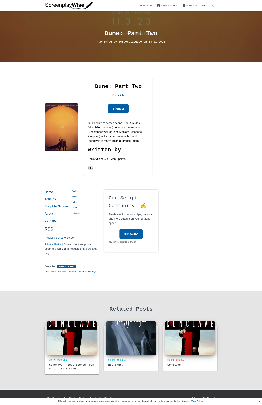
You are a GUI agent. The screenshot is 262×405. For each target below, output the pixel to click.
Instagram (75, 213)
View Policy (197, 401)
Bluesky (75, 196)
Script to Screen (169, 6)
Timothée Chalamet (76, 271)
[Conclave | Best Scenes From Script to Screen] (72, 338)
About (49, 213)
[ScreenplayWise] (69, 5)
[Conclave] (190, 338)
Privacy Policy (53, 244)
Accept (185, 401)
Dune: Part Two (58, 271)
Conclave (174, 364)
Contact (50, 220)
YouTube (75, 191)
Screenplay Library (196, 6)
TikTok (74, 207)
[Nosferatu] (131, 338)
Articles (147, 6)
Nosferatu (115, 364)
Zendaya (92, 271)
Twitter (74, 202)
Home (49, 192)
